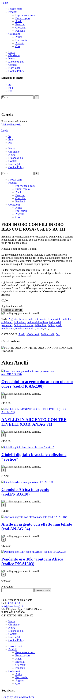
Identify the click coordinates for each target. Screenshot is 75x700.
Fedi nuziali (21, 40)
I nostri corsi (15, 8)
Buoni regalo (22, 18)
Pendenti (20, 30)
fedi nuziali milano (37, 322)
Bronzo (23, 319)
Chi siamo (14, 55)
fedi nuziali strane (23, 325)
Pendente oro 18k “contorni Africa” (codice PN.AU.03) (33, 561)
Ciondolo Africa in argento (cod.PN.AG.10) (25, 491)
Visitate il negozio (11, 124)
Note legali (14, 67)
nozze (40, 328)
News (11, 58)
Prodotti (12, 11)
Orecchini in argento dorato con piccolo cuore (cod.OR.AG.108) (37, 383)
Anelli (18, 21)
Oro (17, 46)
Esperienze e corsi (25, 15)
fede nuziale (54, 319)
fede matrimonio (37, 319)
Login (4, 2)
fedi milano (20, 322)
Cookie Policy (16, 70)
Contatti (12, 64)
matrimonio (7, 328)
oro (46, 328)
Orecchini (20, 27)
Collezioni (14, 33)
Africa (18, 36)
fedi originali (55, 325)
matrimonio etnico (25, 328)
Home (11, 52)
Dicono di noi (16, 61)
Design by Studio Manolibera (17, 696)
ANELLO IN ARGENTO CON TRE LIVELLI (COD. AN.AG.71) (33, 422)
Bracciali (20, 24)
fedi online (40, 325)
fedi (64, 319)
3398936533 (14, 602)
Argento (19, 43)
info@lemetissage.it (12, 606)
